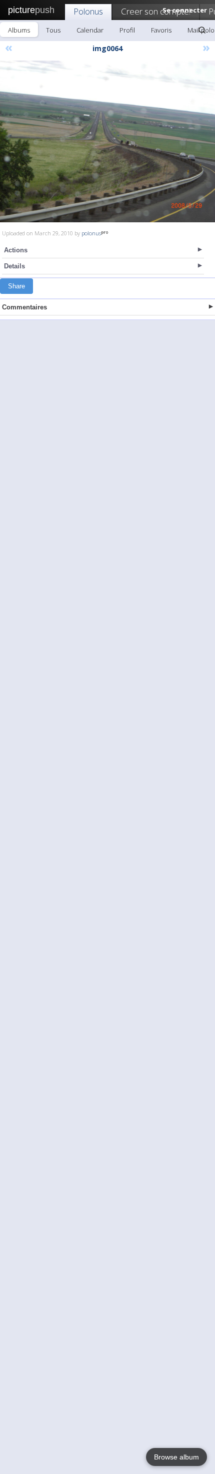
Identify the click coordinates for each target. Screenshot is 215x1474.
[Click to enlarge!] (107, 141)
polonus (91, 233)
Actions (16, 250)
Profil (127, 30)
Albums (19, 30)
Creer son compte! (155, 11)
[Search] (202, 30)
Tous (53, 30)
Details (14, 266)
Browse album (176, 1457)
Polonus (88, 11)
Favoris (161, 30)
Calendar (90, 30)
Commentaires (24, 307)
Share (16, 286)
